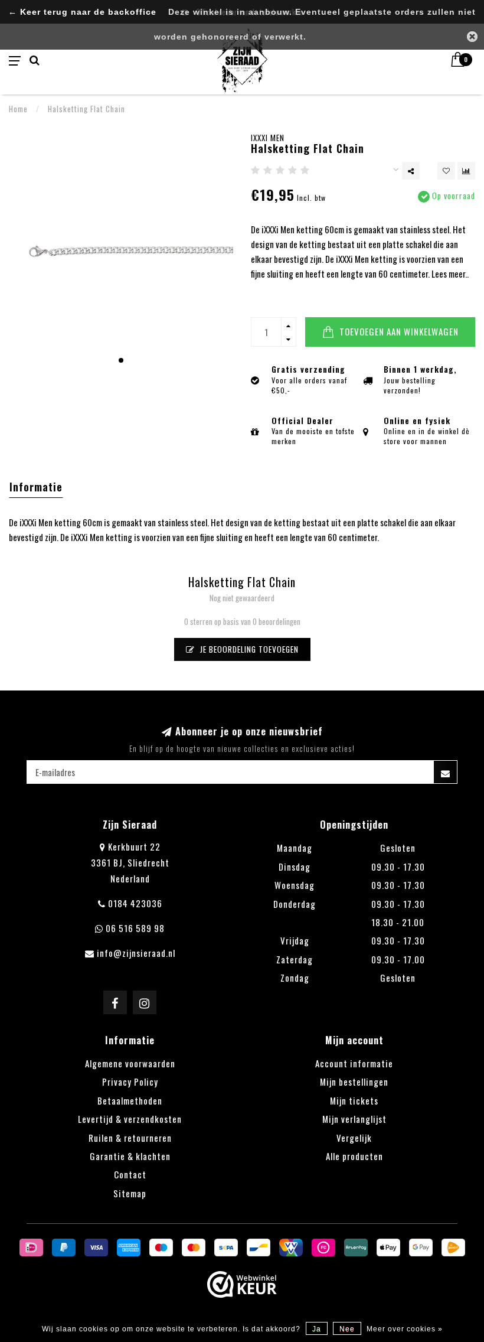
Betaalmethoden (129, 1100)
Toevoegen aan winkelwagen (398, 331)
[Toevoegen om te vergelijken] (466, 171)
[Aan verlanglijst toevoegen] (446, 171)
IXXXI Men (267, 138)
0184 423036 (135, 903)
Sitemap (129, 1193)
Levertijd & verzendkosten (130, 1118)
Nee (347, 1329)
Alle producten (354, 1155)
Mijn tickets (354, 1100)
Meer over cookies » (405, 1329)
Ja (316, 1329)
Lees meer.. (450, 273)
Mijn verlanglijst (354, 1118)
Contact (130, 1174)
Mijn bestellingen (354, 1081)
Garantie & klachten (130, 1155)
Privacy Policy (130, 1081)
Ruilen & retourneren (130, 1137)
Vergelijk (354, 1137)
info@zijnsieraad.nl (136, 952)
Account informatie (354, 1063)
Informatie (36, 486)
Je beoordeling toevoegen (248, 649)
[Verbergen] (472, 36)
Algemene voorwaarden (130, 1063)
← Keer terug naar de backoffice (82, 12)
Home (18, 109)
